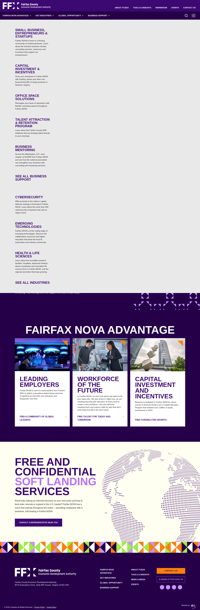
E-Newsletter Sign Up (171, 579)
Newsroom (161, 8)
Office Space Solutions (32, 102)
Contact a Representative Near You (38, 522)
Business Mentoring (31, 156)
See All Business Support (31, 177)
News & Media (138, 579)
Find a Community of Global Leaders (37, 418)
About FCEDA (122, 8)
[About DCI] (193, 606)
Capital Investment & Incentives (31, 75)
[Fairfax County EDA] (27, 5)
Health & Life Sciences (31, 262)
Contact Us (189, 8)
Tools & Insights (142, 8)
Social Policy (51, 607)
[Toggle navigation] (194, 15)
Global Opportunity (70, 15)
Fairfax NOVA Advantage (16, 15)
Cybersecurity (31, 204)
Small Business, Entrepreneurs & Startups (31, 42)
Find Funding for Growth (151, 420)
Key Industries (43, 15)
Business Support (97, 15)
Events (175, 8)
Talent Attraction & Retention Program (32, 127)
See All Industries (32, 282)
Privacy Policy (39, 607)
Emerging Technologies (31, 232)
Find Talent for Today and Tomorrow (93, 418)
